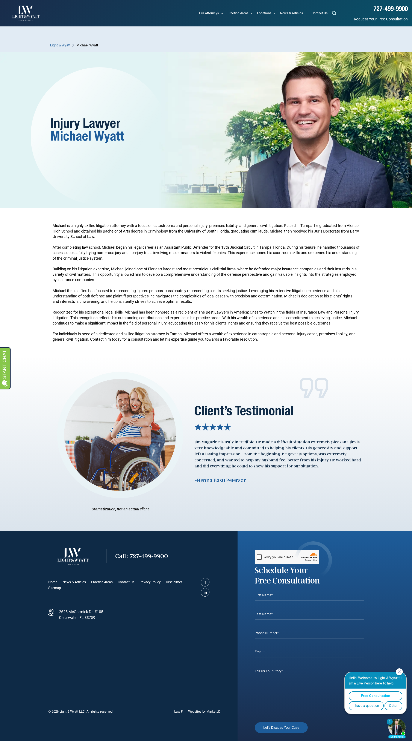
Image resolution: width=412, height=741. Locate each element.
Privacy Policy (150, 582)
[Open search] (334, 14)
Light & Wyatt (60, 45)
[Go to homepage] (73, 556)
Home (52, 582)
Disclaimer (174, 582)
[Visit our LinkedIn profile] (205, 592)
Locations (264, 13)
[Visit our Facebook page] (205, 582)
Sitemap (54, 588)
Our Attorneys (209, 13)
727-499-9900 (390, 9)
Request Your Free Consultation (381, 19)
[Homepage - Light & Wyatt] (25, 13)
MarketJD (213, 711)
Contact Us (320, 13)
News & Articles (291, 13)
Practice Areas (237, 13)
